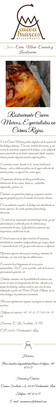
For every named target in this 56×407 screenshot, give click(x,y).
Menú (31, 47)
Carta (20, 47)
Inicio (9, 47)
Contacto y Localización (36, 50)
